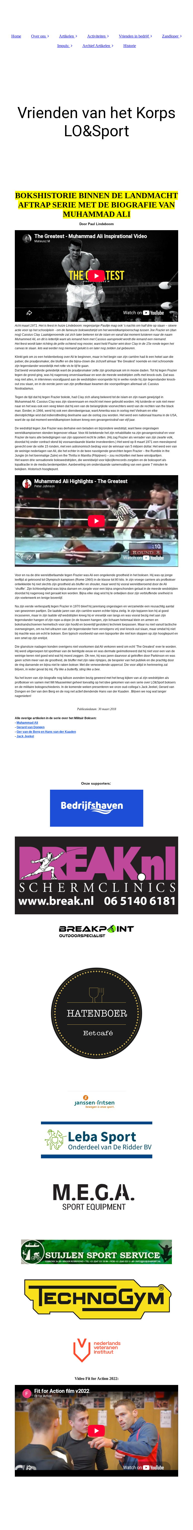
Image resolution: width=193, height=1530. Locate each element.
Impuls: (63, 46)
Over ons (38, 36)
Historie (129, 46)
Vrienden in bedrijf (134, 36)
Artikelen (66, 36)
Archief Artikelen (96, 46)
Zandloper (170, 36)
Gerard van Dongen (30, 727)
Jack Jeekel (25, 736)
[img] (96, 15)
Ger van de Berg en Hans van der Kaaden (46, 732)
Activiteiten (96, 36)
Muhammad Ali (27, 722)
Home (16, 36)
